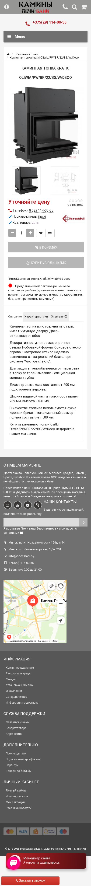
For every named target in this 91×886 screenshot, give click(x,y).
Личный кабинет (17, 790)
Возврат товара (16, 728)
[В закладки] (41, 233)
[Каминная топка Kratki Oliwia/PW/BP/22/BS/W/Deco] (45, 125)
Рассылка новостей (19, 808)
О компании (14, 691)
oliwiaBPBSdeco (59, 278)
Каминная (23, 278)
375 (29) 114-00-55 (21, 563)
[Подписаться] (83, 522)
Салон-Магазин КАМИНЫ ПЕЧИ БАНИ (65, 849)
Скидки (11, 679)
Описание (15, 316)
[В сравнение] (50, 233)
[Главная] (8, 54)
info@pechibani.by (21, 556)
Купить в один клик (48, 263)
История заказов (17, 796)
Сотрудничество (16, 696)
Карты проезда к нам (20, 667)
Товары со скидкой (19, 771)
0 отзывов (75, 204)
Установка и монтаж (19, 685)
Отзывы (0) (59, 316)
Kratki (43, 278)
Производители (16, 753)
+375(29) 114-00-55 (49, 22)
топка (35, 278)
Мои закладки (15, 802)
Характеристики (36, 316)
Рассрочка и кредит (19, 673)
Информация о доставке (22, 702)
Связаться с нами (17, 722)
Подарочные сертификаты (23, 759)
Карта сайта (14, 734)
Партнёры (12, 765)
